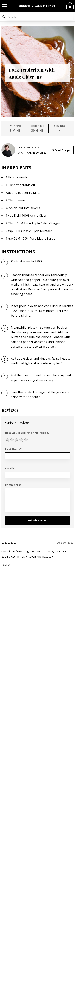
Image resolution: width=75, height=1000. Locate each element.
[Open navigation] (4, 6)
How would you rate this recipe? (27, 432)
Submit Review (37, 520)
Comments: (13, 485)
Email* (9, 468)
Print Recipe (62, 150)
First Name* (13, 449)
